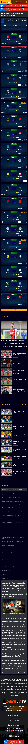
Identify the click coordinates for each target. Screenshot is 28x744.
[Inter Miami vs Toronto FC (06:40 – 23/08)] (6, 412)
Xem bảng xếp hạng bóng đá (7, 549)
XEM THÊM (24, 317)
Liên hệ (20, 708)
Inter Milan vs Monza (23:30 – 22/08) (19, 465)
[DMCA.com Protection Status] (14, 736)
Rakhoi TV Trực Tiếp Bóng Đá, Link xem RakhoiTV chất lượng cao (12, 14)
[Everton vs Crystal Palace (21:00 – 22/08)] (6, 450)
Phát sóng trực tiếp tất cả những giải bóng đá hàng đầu (13, 504)
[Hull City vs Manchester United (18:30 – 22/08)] (6, 419)
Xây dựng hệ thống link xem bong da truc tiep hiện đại (13, 511)
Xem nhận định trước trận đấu (8, 566)
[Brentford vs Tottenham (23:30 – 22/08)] (6, 427)
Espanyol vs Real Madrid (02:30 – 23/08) (19, 442)
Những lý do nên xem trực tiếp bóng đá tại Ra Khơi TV (13, 534)
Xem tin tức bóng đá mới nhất (8, 545)
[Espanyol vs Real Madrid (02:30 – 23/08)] (6, 442)
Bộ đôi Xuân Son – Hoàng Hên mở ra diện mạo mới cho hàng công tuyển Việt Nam (19, 372)
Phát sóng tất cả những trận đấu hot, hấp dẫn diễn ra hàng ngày (13, 508)
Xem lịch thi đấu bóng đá (7, 552)
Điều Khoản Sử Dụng (11, 708)
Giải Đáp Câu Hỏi (9, 710)
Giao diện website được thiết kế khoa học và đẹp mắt (12, 501)
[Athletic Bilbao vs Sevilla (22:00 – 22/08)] (6, 472)
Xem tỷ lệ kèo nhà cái (6, 563)
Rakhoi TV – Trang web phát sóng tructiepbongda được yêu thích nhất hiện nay (13, 542)
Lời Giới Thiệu (5, 485)
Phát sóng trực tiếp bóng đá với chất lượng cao (11, 515)
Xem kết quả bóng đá (6, 556)
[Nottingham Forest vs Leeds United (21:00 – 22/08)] (6, 457)
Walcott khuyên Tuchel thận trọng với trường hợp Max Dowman (13, 341)
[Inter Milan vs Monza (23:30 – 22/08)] (6, 465)
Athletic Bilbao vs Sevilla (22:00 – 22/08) (20, 472)
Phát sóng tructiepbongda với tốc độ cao (10, 518)
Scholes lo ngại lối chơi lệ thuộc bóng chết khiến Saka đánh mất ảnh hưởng (19, 354)
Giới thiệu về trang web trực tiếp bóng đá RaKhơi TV (13, 489)
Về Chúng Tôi (7, 707)
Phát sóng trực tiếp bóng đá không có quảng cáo (11, 525)
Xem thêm (14, 310)
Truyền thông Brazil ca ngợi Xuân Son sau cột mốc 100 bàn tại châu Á (19, 381)
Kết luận (4, 574)
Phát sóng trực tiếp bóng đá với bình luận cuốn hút (12, 522)
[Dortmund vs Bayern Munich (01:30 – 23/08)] (6, 434)
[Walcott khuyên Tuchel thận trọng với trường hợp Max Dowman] (14, 330)
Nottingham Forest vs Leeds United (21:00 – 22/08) (20, 457)
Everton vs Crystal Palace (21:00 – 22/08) (20, 449)
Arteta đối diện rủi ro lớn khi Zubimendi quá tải (18, 362)
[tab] (2, 21)
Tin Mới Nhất (5, 316)
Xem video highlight (6, 559)
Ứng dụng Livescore (6, 570)
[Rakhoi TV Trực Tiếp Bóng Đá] (5, 2)
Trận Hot (16, 25)
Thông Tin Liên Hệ (6, 578)
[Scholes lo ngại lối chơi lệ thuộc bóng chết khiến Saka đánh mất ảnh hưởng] (6, 354)
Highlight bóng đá (6, 404)
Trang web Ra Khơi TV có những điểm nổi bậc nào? (12, 497)
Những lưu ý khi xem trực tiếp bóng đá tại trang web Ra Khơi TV (13, 538)
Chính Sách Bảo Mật (18, 707)
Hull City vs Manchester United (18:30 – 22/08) (19, 419)
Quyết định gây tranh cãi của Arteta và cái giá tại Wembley (19, 390)
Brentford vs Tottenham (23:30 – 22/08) (19, 427)
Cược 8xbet (18, 2)
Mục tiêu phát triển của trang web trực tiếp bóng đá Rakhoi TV (13, 493)
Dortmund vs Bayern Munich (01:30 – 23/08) (20, 434)
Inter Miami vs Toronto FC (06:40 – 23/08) (19, 412)
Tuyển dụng (19, 710)
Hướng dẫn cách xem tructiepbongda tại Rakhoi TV (12, 530)
